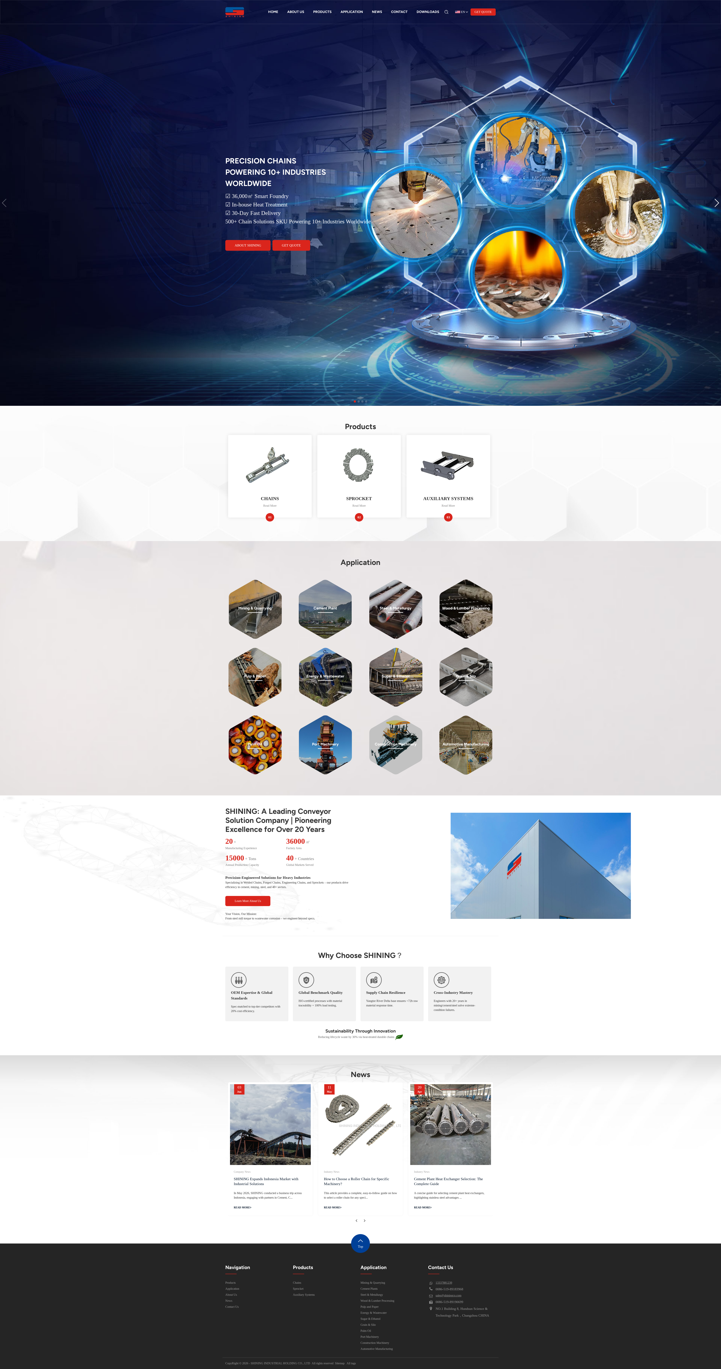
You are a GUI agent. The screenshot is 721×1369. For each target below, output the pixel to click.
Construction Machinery (374, 1342)
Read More (270, 505)
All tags (351, 1363)
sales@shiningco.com (448, 1295)
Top (360, 1246)
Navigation (237, 1267)
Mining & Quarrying (372, 1282)
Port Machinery (369, 1336)
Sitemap (340, 1363)
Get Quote (483, 12)
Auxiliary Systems (304, 1294)
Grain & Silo (368, 1324)
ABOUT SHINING (248, 245)
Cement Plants (369, 1288)
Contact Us (232, 1306)
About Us (231, 1294)
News (228, 1300)
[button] (716, 203)
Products (230, 1282)
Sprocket (298, 1288)
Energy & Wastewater (373, 1312)
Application (232, 1288)
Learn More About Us (248, 901)
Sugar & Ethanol (370, 1318)
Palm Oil (365, 1330)
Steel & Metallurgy (371, 1294)
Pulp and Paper (369, 1306)
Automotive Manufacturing (376, 1348)
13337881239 (444, 1282)
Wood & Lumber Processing (377, 1300)
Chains (297, 1282)
